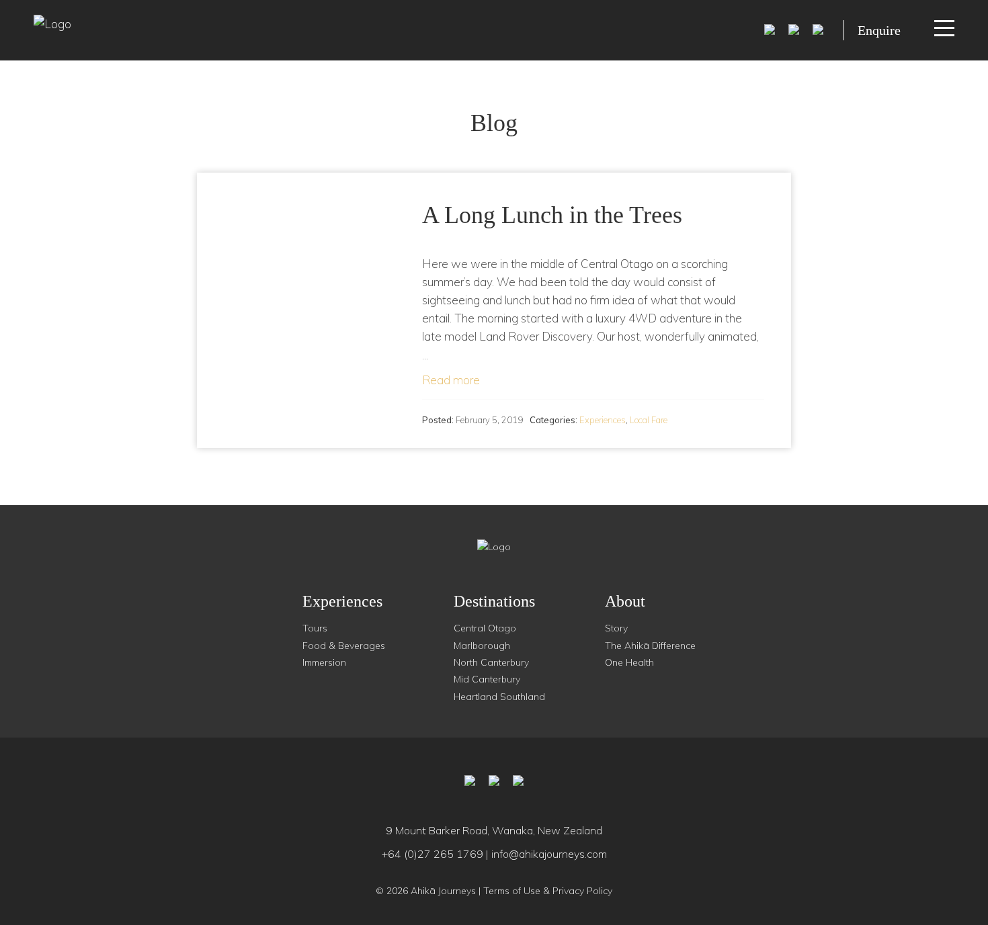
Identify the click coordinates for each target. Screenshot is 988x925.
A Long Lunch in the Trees (552, 215)
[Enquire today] (818, 28)
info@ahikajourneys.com (549, 854)
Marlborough (482, 646)
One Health (629, 662)
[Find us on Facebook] (769, 28)
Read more (451, 380)
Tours (314, 628)
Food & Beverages (343, 646)
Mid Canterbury (487, 679)
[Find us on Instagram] (794, 28)
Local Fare (648, 419)
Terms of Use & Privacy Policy (547, 891)
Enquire (879, 30)
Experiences (602, 419)
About (625, 601)
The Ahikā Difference (650, 646)
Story (616, 628)
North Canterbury (491, 662)
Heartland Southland (499, 697)
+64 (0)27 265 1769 (432, 854)
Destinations (494, 601)
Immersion (324, 662)
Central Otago (485, 628)
